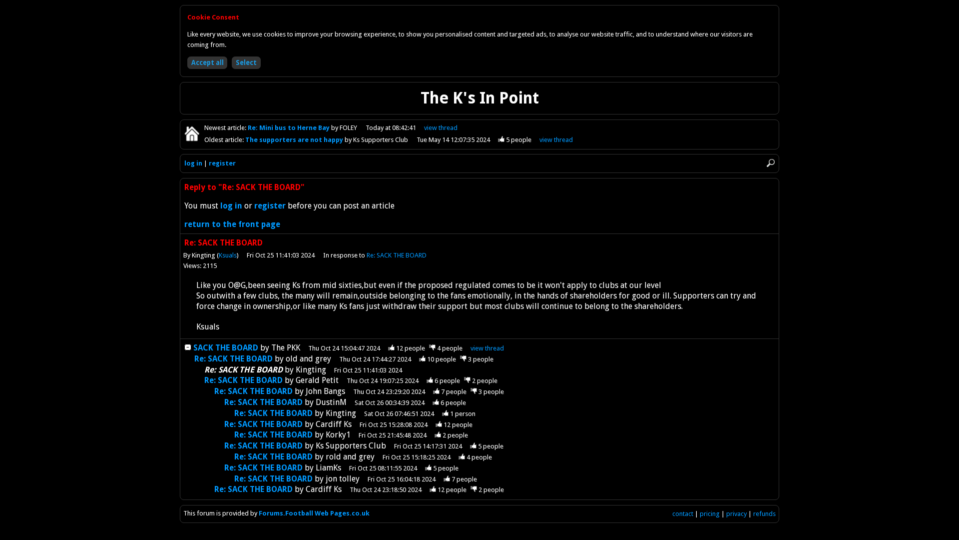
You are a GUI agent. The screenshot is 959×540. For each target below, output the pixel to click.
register (222, 163)
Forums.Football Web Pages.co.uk (314, 513)
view (441, 128)
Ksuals (228, 255)
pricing (710, 514)
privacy (736, 514)
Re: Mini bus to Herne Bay (289, 128)
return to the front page (232, 224)
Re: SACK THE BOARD (397, 255)
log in (193, 163)
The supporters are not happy (295, 140)
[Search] (771, 163)
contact (682, 514)
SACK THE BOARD (225, 347)
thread (487, 348)
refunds (764, 514)
